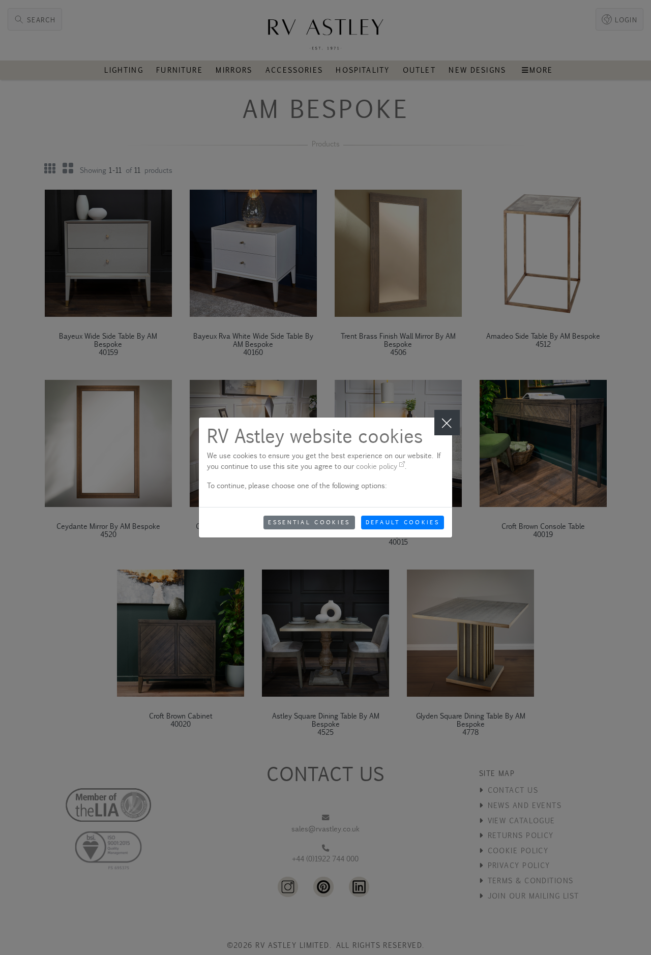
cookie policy (377, 466)
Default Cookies (403, 522)
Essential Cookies (309, 522)
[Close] (447, 422)
